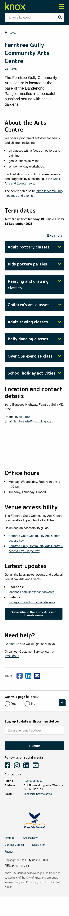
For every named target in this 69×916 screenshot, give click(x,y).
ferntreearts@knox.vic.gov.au (33, 421)
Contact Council (14, 844)
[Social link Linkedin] (28, 675)
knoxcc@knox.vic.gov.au (38, 794)
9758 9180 (22, 416)
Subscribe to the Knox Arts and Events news (34, 613)
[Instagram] (18, 766)
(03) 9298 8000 (33, 780)
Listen (13, 69)
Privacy (9, 851)
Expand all (55, 235)
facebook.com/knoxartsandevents (31, 592)
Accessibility (30, 838)
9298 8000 (12, 656)
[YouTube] (37, 766)
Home (12, 33)
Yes (13, 703)
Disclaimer (38, 844)
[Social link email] (37, 675)
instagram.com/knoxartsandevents (32, 602)
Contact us (12, 644)
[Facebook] (9, 766)
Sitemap (10, 838)
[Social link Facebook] (19, 675)
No (33, 703)
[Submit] (60, 17)
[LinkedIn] (27, 766)
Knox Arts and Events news (32, 180)
